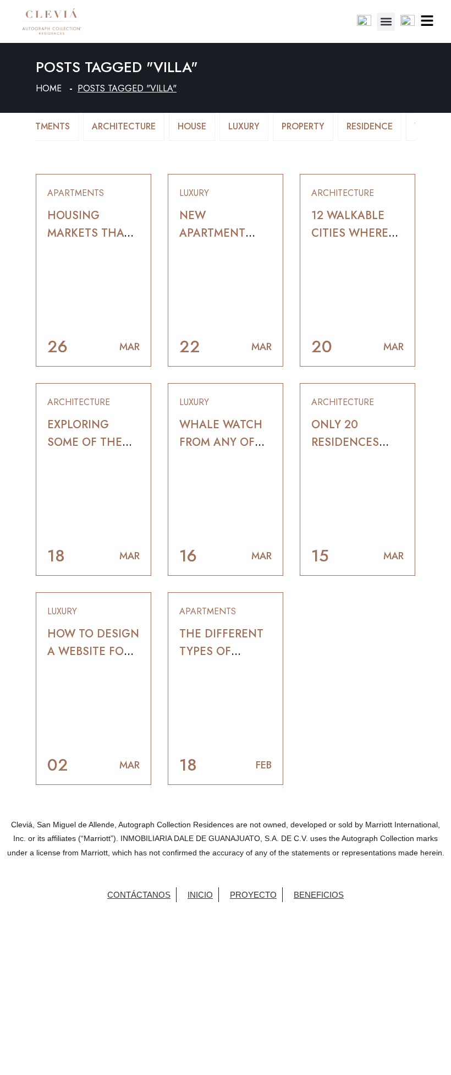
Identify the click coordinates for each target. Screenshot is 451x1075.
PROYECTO (253, 894)
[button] (386, 22)
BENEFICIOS (319, 894)
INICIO (200, 894)
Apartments (42, 126)
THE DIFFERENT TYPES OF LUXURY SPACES (221, 651)
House (192, 126)
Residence (369, 126)
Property (303, 126)
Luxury (244, 126)
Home (49, 88)
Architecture (124, 126)
